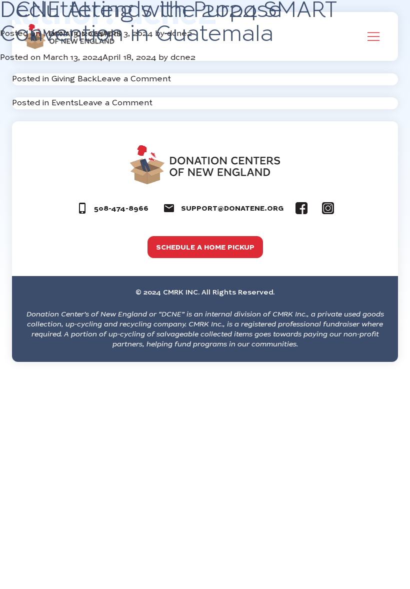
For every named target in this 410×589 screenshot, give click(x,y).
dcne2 (183, 58)
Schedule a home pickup (205, 248)
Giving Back (74, 79)
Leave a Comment (134, 79)
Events (65, 103)
